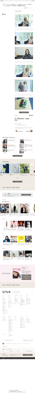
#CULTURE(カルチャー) (27, 118)
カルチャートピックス (20, 127)
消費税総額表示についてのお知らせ (5, 346)
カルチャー (17, 127)
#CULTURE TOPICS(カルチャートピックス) (20, 118)
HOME (15, 127)
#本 (15, 118)
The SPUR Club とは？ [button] (26, 194)
